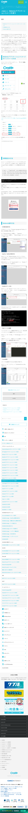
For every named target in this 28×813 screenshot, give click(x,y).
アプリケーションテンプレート (10, 7)
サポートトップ (3, 6)
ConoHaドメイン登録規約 (6, 742)
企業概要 (3, 767)
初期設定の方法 (7, 27)
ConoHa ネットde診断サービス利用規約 (9, 748)
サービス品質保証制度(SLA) (6, 759)
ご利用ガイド (19, 6)
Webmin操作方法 (7, 29)
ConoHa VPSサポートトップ (12, 6)
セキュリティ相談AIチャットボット (7, 789)
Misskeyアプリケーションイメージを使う (12, 408)
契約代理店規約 (4, 753)
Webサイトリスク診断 (12, 788)
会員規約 (3, 740)
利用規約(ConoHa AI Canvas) (7, 749)
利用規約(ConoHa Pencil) (6, 751)
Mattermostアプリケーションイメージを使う (13, 411)
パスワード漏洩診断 (4, 788)
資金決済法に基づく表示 (6, 757)
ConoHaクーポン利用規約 (6, 746)
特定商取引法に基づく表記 (6, 755)
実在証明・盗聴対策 (4, 791)
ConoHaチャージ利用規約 (6, 744)
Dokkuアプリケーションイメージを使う (12, 409)
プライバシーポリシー (6, 763)
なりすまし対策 (18, 794)
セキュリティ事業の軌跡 (5, 796)
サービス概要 (4, 769)
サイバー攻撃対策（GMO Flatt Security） (8, 794)
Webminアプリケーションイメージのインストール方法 (14, 24)
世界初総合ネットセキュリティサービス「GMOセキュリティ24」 (12, 786)
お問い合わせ (4, 761)
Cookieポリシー (4, 765)
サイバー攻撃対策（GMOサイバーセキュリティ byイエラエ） (11, 793)
